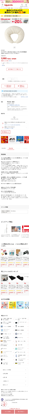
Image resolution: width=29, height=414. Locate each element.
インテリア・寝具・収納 (8, 8)
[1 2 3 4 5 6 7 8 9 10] (13, 79)
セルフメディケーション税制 (6, 394)
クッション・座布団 (18, 8)
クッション (26, 8)
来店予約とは (23, 96)
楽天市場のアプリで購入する (14, 69)
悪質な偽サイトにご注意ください (7, 395)
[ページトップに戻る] (27, 409)
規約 (27, 96)
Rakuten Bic (9, 5)
